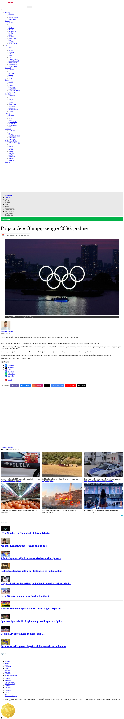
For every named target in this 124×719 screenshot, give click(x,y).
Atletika (7, 206)
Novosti (7, 21)
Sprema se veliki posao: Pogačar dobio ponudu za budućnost (33, 646)
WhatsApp (11, 374)
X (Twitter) (11, 367)
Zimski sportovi (9, 208)
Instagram (38, 385)
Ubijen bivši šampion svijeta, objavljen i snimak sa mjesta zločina (36, 583)
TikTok (83, 385)
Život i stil (8, 94)
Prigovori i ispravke (7, 447)
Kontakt (7, 678)
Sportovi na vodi (10, 209)
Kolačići (7, 685)
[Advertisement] (62, 177)
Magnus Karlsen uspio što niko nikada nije (24, 545)
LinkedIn (11, 376)
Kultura (7, 80)
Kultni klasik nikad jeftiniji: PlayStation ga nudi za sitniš (31, 570)
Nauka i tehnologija (11, 141)
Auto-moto (8, 129)
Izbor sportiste (9, 213)
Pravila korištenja (10, 682)
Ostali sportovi (9, 211)
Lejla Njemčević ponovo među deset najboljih (25, 596)
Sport (6, 45)
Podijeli (5, 362)
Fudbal (7, 199)
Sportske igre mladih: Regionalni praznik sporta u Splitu (31, 621)
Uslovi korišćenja (10, 684)
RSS (6, 694)
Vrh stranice (6, 658)
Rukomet (7, 202)
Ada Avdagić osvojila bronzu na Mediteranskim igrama (31, 558)
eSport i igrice (9, 215)
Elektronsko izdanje (11, 696)
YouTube (71, 385)
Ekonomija (8, 68)
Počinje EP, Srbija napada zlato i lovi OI (22, 633)
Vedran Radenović (7, 331)
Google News (59, 385)
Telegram (11, 372)
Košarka (7, 201)
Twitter (7, 692)
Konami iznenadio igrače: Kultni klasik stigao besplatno (31, 608)
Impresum (8, 687)
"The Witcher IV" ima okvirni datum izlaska (25, 533)
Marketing (8, 680)
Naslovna (7, 12)
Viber (9, 369)
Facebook (11, 365)
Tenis (6, 204)
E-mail (10, 380)
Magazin (7, 113)
